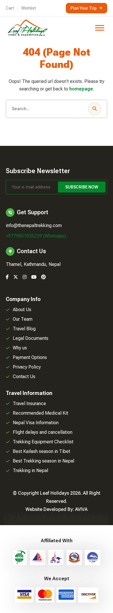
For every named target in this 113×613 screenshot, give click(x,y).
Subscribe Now (81, 187)
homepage (81, 89)
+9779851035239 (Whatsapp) (36, 236)
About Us (22, 309)
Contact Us (24, 376)
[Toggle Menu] (99, 27)
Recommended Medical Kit (40, 413)
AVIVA (81, 509)
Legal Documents (30, 338)
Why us (20, 348)
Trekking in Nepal (30, 470)
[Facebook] (7, 277)
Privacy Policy (27, 367)
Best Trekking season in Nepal (43, 461)
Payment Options (30, 357)
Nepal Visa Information (36, 422)
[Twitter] (15, 277)
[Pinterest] (43, 277)
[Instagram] (25, 277)
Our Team (22, 319)
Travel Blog (24, 328)
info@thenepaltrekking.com (34, 225)
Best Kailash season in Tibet (41, 451)
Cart (10, 8)
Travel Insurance (29, 403)
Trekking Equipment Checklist (43, 442)
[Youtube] (34, 277)
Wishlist (28, 8)
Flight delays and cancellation (42, 432)
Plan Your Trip (83, 8)
